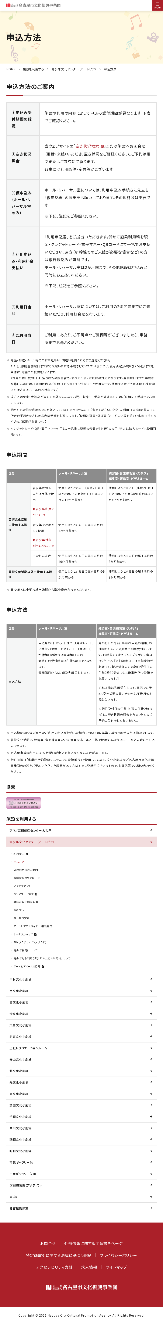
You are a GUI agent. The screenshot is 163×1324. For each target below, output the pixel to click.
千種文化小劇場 (21, 1116)
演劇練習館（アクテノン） (26, 1185)
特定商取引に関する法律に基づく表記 (58, 1255)
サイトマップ (116, 1267)
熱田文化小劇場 (21, 1105)
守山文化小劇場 (21, 1059)
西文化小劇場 (19, 1002)
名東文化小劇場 (21, 1036)
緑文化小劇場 (19, 1082)
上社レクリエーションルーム (28, 1048)
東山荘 (14, 1197)
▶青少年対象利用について (42, 543)
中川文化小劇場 (21, 1128)
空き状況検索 (87, 146)
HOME (11, 69)
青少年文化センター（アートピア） (74, 69)
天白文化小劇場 (21, 1025)
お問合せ (48, 1243)
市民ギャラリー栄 (21, 1162)
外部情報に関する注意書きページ (93, 1243)
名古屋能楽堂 (19, 1208)
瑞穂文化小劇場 (21, 1139)
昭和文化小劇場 (21, 1151)
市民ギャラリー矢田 (23, 1174)
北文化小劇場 (19, 1071)
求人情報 (89, 1267)
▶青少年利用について (44, 512)
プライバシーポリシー (118, 1255)
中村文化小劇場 (21, 979)
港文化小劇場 (19, 1014)
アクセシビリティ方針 (54, 1267)
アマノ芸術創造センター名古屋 (31, 830)
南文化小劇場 (19, 991)
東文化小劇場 (19, 1094)
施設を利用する (33, 69)
